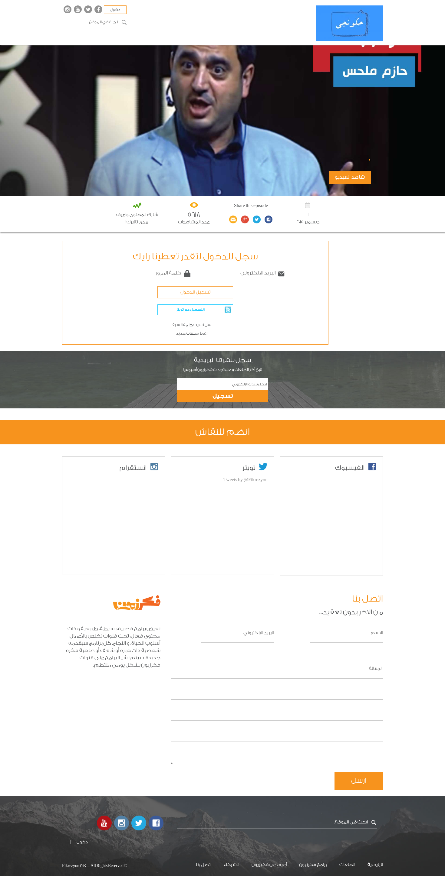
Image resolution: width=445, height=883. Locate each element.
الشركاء (231, 864)
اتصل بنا (203, 864)
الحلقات (347, 864)
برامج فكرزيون (313, 864)
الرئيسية (375, 864)
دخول (115, 10)
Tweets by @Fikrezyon (245, 479)
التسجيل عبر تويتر (190, 309)
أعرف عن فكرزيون (269, 864)
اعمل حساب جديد (191, 333)
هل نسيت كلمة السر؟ (192, 325)
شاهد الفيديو (350, 177)
